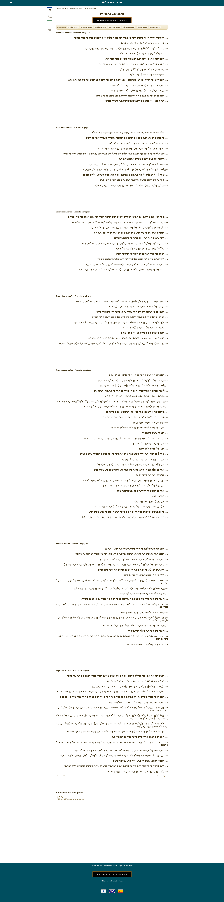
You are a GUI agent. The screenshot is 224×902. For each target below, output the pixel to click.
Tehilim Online (114, 2)
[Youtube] (49, 29)
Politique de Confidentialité (109, 881)
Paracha (59, 796)
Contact (121, 881)
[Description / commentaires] (49, 23)
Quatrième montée (114, 27)
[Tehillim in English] (112, 891)
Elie (116, 865)
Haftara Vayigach (62, 798)
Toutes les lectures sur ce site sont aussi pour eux (112, 874)
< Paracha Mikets (61, 776)
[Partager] (166, 8)
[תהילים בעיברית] (103, 891)
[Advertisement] (112, 114)
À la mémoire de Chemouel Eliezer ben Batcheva (112, 20)
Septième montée (155, 27)
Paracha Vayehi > (162, 776)
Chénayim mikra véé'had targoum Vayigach (70, 799)
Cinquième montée (128, 27)
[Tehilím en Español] (120, 891)
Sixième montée (142, 27)
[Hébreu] (49, 10)
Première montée (73, 27)
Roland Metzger (127, 865)
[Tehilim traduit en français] (49, 16)
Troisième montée (100, 27)
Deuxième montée (86, 27)
